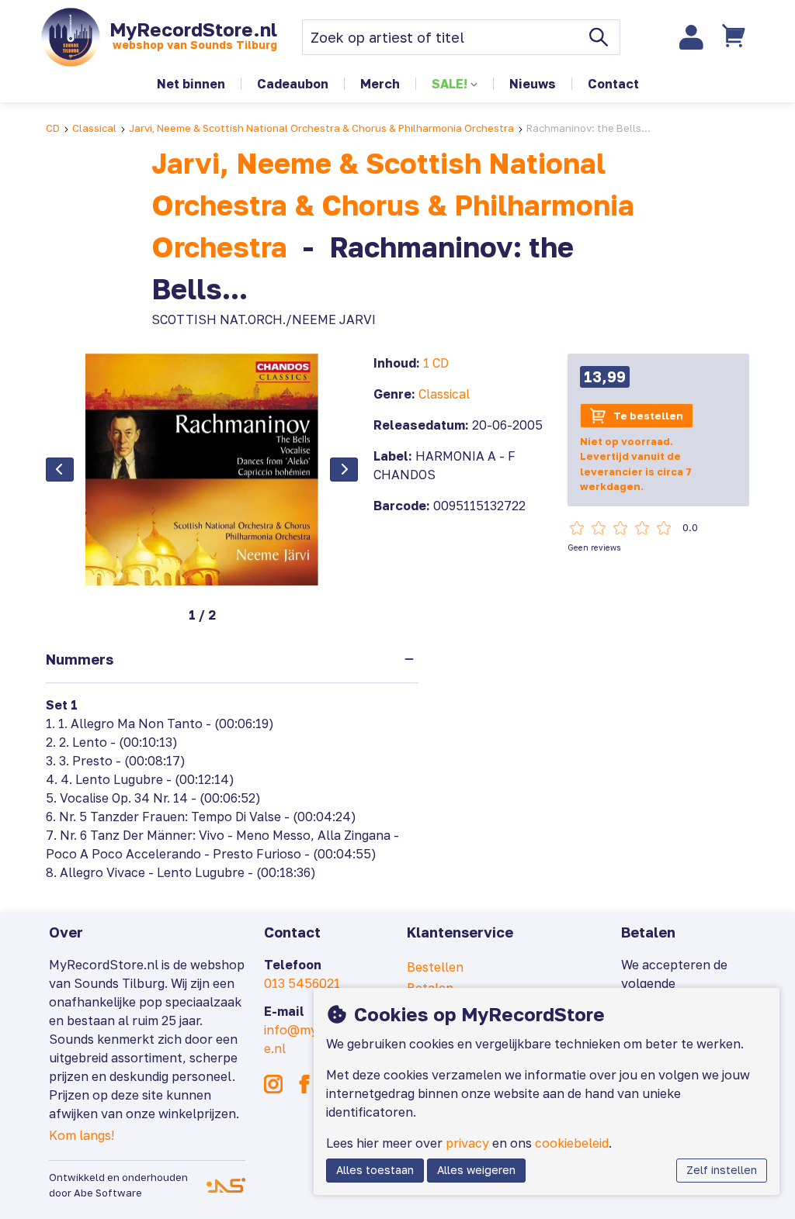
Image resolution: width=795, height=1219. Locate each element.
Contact (613, 84)
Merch (380, 84)
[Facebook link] (304, 1084)
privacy (467, 1143)
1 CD (436, 363)
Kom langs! (81, 1135)
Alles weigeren (476, 1169)
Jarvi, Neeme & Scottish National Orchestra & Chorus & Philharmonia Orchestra (321, 128)
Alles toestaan (375, 1169)
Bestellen (435, 967)
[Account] (691, 37)
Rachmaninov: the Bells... (588, 128)
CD (53, 128)
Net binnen (191, 84)
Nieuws (532, 84)
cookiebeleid (572, 1143)
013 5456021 (302, 983)
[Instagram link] (273, 1084)
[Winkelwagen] (736, 37)
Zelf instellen (721, 1169)
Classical (94, 128)
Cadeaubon (292, 84)
